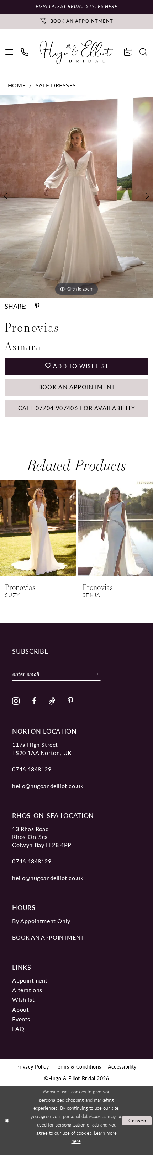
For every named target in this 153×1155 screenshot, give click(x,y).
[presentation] (38, 528)
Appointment (30, 980)
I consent (136, 1120)
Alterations (27, 990)
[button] (9, 52)
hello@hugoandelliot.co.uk (47, 786)
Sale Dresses (56, 85)
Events (21, 1019)
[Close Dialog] (6, 1121)
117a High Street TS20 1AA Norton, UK (42, 748)
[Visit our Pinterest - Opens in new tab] (71, 701)
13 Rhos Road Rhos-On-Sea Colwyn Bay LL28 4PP (41, 837)
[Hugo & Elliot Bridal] (76, 52)
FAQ (18, 1028)
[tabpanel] (76, 196)
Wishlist (23, 999)
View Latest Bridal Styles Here (76, 6)
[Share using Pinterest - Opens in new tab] (37, 306)
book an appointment (48, 937)
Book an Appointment (76, 387)
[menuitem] (9, 52)
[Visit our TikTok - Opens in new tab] (52, 701)
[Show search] (144, 52)
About (20, 1009)
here (76, 1141)
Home (17, 85)
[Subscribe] (98, 674)
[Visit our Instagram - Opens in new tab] (16, 701)
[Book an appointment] (128, 52)
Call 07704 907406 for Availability (77, 408)
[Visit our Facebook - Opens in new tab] (34, 701)
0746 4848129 (31, 769)
